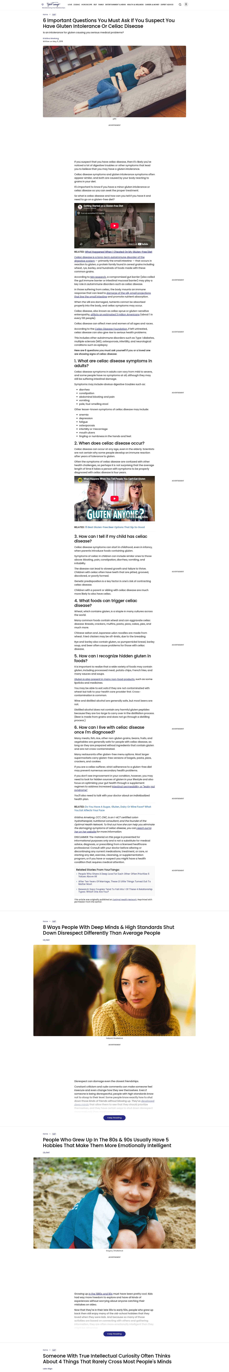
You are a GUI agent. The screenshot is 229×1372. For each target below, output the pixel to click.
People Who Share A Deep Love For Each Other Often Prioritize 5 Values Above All (113, 875)
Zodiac (76, 4)
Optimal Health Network (124, 899)
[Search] (179, 4)
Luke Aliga (47, 1368)
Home (45, 14)
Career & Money (152, 4)
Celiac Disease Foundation (111, 329)
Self (95, 4)
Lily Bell (46, 940)
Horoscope (86, 4)
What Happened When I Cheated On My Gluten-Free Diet (118, 252)
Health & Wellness (135, 4)
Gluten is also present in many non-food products (104, 679)
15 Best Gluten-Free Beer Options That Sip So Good (115, 527)
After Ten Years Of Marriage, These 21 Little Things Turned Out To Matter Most (114, 882)
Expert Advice (167, 4)
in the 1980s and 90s (101, 1293)
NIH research (98, 277)
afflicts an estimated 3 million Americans (115, 314)
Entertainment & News (115, 4)
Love (70, 4)
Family (101, 4)
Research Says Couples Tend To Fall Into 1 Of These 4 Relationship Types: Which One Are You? (115, 890)
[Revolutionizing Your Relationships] (53, 4)
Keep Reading (114, 1117)
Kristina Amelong (51, 38)
